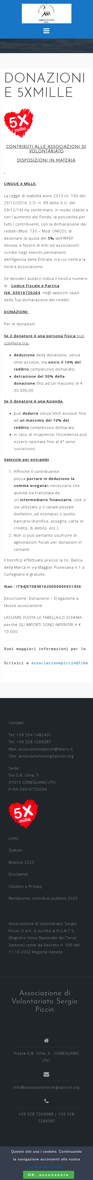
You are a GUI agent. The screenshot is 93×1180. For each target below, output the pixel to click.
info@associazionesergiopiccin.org (46, 1087)
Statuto (16, 850)
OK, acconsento (48, 1175)
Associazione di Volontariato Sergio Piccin (44, 1002)
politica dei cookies (46, 1167)
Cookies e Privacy (25, 886)
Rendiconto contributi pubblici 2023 (43, 898)
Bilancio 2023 (21, 862)
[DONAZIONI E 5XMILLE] (18, 122)
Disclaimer (19, 874)
